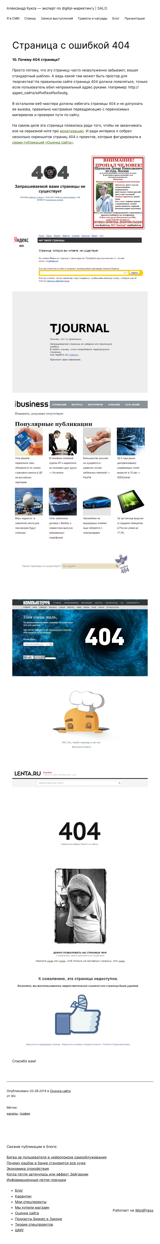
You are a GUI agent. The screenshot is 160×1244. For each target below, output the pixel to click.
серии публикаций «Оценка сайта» (42, 142)
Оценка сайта (60, 1091)
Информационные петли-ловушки (36, 1180)
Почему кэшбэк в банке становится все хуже (46, 1163)
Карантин (23, 1196)
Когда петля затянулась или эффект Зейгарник (47, 1174)
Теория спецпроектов (34, 1224)
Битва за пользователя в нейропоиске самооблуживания (57, 1157)
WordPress (144, 1210)
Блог (19, 1190)
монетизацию (72, 131)
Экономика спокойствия (28, 1169)
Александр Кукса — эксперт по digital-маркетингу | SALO (57, 8)
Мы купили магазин (32, 1207)
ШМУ (19, 1230)
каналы (12, 1113)
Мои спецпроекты (30, 1202)
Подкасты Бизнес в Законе (38, 1219)
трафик (24, 1113)
